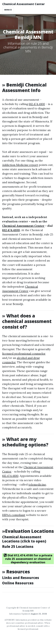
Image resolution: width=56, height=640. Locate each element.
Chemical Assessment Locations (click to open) (24, 539)
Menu (7, 10)
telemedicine (37, 484)
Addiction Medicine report (20, 165)
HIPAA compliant (13, 515)
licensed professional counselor (24, 353)
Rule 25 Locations (17, 546)
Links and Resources (20, 577)
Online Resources (18, 583)
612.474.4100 (37, 104)
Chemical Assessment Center (23, 4)
